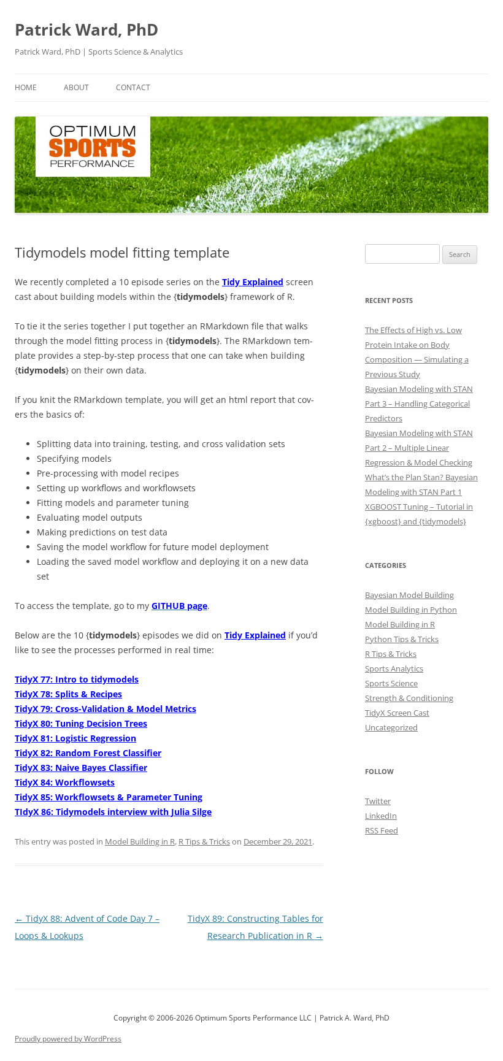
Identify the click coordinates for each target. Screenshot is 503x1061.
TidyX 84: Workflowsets (65, 782)
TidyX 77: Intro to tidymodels (77, 679)
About (76, 87)
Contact (133, 87)
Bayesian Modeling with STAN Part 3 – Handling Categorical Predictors (419, 403)
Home (26, 87)
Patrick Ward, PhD (86, 29)
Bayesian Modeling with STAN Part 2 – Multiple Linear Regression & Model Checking (419, 447)
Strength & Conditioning (409, 697)
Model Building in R (140, 841)
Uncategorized (391, 727)
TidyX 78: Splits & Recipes (68, 694)
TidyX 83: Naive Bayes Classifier (81, 767)
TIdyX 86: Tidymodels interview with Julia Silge (113, 812)
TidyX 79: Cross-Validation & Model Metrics (105, 708)
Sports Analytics (394, 668)
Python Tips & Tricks (402, 639)
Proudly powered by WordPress (68, 1038)
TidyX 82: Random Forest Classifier (88, 753)
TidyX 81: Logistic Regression (75, 738)
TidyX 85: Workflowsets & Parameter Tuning (108, 797)
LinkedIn (381, 815)
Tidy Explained (252, 282)
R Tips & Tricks (204, 841)
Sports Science (391, 683)
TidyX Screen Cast (397, 712)
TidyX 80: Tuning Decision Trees (81, 723)
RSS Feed (381, 830)
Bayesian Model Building (409, 594)
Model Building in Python (411, 609)
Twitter (378, 800)
